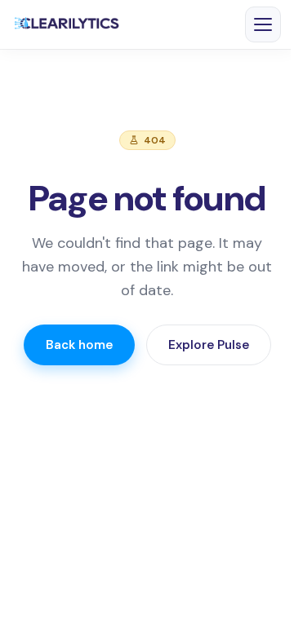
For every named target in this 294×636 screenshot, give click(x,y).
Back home (79, 345)
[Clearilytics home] (67, 24)
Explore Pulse (208, 345)
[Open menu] (263, 24)
